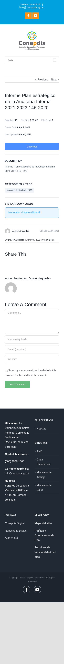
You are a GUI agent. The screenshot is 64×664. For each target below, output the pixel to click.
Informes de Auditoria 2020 (19, 190)
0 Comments (48, 240)
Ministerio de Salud (44, 487)
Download (32, 146)
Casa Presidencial (44, 462)
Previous (43, 79)
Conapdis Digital (14, 523)
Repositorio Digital (16, 530)
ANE (39, 451)
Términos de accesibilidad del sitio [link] (45, 552)
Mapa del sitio (43, 523)
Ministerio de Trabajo (44, 474)
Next (53, 79)
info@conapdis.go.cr (32, 7)
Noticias (41, 428)
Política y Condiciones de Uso (44, 535)
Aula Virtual (12, 538)
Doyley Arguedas (16, 240)
